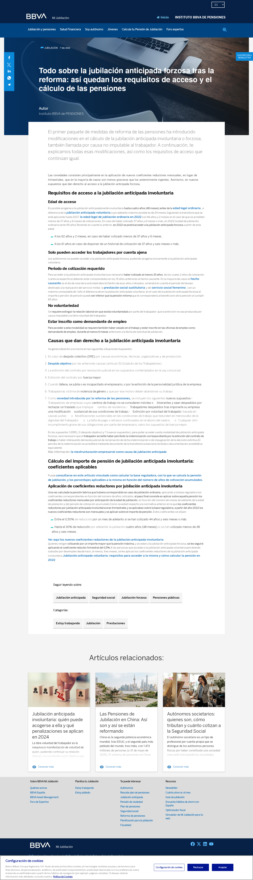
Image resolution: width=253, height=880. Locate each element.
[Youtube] (211, 844)
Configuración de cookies (169, 867)
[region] (126, 867)
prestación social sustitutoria (125, 287)
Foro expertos (175, 29)
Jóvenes (112, 29)
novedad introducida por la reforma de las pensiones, (94, 398)
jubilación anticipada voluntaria (88, 212)
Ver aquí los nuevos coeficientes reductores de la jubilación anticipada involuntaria (106, 539)
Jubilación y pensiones (42, 29)
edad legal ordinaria (186, 208)
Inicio (165, 17)
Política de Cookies (63, 876)
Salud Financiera (70, 29)
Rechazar (198, 867)
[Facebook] (193, 844)
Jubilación (93, 623)
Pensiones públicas (166, 597)
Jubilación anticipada (71, 597)
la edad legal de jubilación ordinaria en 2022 (110, 217)
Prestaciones (116, 623)
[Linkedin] (205, 844)
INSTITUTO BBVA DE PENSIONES (200, 17)
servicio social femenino (169, 287)
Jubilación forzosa (134, 597)
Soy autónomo (94, 29)
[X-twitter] (199, 844)
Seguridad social (103, 597)
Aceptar (222, 867)
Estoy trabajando (68, 623)
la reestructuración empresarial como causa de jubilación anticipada (119, 452)
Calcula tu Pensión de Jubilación (142, 29)
